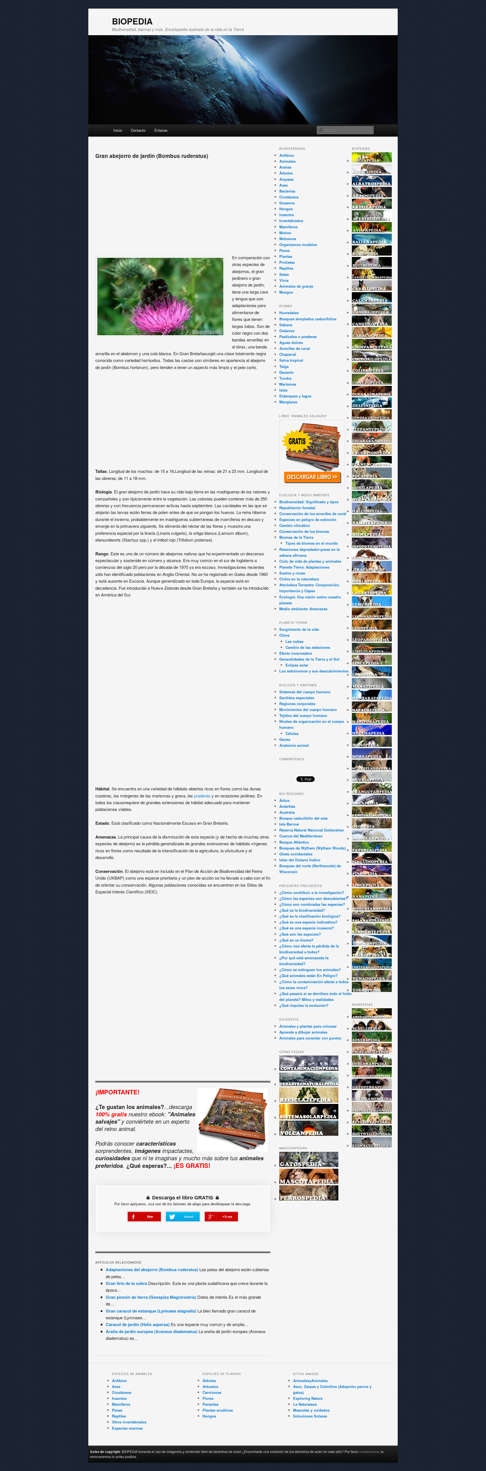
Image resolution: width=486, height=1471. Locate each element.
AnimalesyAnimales (310, 1380)
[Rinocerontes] (372, 908)
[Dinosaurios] (372, 418)
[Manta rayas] (372, 698)
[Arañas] (372, 195)
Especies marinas (127, 1428)
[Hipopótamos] (372, 546)
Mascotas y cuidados (311, 1410)
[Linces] (372, 663)
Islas (283, 390)
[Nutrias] (372, 780)
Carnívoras (211, 1392)
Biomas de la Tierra (296, 537)
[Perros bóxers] (372, 1040)
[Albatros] (372, 184)
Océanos (286, 330)
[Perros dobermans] (372, 1064)
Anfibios (286, 155)
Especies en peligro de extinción (307, 519)
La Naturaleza (305, 1404)
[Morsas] (372, 756)
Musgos (286, 292)
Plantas (285, 256)
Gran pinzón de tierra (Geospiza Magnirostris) (151, 1297)
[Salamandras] (372, 920)
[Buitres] (372, 266)
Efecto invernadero (295, 653)
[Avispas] (372, 230)
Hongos (286, 208)
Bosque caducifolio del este (303, 818)
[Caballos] (372, 289)
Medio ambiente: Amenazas (303, 608)
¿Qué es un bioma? (296, 940)
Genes (284, 739)
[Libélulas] (372, 651)
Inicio (117, 130)
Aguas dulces (291, 342)
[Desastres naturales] (308, 1084)
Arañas (285, 167)
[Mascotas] (308, 1182)
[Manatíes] (372, 686)
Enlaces (161, 130)
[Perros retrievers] (372, 1122)
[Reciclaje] (308, 1101)
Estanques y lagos (295, 396)
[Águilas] (372, 172)
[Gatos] (308, 1165)
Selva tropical (291, 360)
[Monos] (372, 745)
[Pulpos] (372, 873)
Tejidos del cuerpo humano (303, 715)
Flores (207, 1398)
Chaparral (287, 354)
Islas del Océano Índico (299, 859)
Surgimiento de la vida (299, 629)
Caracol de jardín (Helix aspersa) (138, 1324)
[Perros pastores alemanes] (372, 1110)
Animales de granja (296, 286)
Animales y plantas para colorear (308, 1026)
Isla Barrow (289, 824)
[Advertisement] (182, 205)
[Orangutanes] (372, 792)
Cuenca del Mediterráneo (301, 836)
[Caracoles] (372, 336)
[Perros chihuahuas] (372, 1052)
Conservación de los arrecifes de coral (312, 513)
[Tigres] (372, 955)
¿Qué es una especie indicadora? (308, 922)
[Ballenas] (372, 242)
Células (291, 733)
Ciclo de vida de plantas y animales (310, 561)
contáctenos (369, 1451)
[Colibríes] (372, 371)
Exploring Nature (308, 1398)
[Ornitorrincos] (372, 815)
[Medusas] (372, 733)
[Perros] (308, 1199)
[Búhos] (372, 254)
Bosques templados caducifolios (307, 318)
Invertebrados (291, 220)
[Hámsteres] (372, 523)
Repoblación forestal (297, 507)
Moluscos (287, 238)
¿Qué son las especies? (300, 934)
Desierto (286, 372)
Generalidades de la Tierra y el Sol (309, 659)
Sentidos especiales (296, 697)
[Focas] (372, 476)
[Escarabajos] (372, 441)
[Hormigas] (372, 558)
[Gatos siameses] (372, 1099)
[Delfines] (372, 406)
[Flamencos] (372, 464)
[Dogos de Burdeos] (372, 1075)
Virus (284, 280)
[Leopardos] (372, 640)
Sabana (285, 324)
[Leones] (372, 628)
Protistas (287, 262)
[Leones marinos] (372, 616)
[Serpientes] (372, 932)
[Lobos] (372, 675)
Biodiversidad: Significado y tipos (309, 501)
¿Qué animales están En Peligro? (308, 975)
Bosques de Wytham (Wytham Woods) (312, 848)
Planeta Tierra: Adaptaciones (304, 567)
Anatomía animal (294, 745)
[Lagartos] (372, 593)
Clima (284, 635)
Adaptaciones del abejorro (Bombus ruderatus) (152, 1269)
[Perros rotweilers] (372, 1134)
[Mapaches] (372, 710)
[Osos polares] (372, 838)
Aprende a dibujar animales (303, 1032)
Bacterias (287, 191)
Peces (284, 250)
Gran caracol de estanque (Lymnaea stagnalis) (151, 1311)
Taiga (284, 366)
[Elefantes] (372, 429)
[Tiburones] (372, 943)
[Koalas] (372, 581)
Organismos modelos (298, 244)
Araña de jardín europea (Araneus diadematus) (151, 1331)
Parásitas (210, 1404)
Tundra (285, 378)
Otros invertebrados (129, 1422)
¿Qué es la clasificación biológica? (310, 916)
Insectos (286, 214)
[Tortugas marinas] (372, 967)
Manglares (288, 401)
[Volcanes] (308, 1134)
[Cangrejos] (372, 312)
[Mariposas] (372, 722)
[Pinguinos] (372, 862)
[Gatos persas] (372, 1087)
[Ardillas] (372, 207)
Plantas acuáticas (217, 1410)
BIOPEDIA (132, 21)
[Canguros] (372, 324)
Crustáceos (289, 197)
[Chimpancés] (372, 347)
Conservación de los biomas (304, 531)
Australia (287, 812)
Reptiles (286, 268)
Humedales (289, 312)
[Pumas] (372, 885)
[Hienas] (372, 534)
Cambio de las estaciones (307, 647)
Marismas (287, 384)
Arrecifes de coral (294, 348)
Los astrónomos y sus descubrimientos (313, 671)
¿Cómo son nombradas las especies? (312, 904)
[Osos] (372, 827)
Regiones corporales (297, 703)
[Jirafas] (372, 570)
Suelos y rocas (292, 573)
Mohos (285, 232)
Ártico (284, 800)
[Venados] (372, 979)
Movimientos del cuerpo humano (308, 709)
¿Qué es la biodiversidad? (302, 910)
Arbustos (210, 1386)
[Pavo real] (372, 850)
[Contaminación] (308, 1069)
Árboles (286, 173)
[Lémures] (372, 604)
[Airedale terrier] (372, 1017)
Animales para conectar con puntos (310, 1038)
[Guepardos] (372, 499)
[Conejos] (372, 383)
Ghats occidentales (295, 854)
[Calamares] (372, 300)
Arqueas (286, 179)
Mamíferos (288, 226)
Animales (287, 161)
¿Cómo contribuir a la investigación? (311, 892)
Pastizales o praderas (298, 336)
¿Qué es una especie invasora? (306, 928)
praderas (202, 796)
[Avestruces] (372, 219)
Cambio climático (294, 525)
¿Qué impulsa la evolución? (303, 1005)
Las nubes (294, 641)
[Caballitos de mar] (372, 277)
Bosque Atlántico (294, 842)
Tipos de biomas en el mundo (311, 543)
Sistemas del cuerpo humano (304, 691)
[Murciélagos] (372, 768)
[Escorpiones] (372, 453)
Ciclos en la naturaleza (299, 579)
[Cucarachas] (372, 394)
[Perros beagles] (372, 1028)
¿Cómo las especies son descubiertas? (313, 898)
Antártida (287, 806)
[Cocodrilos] (372, 359)
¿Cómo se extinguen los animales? (310, 969)
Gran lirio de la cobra (126, 1283)
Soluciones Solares (310, 1416)
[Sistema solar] (308, 1117)
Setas (284, 274)
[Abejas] (372, 161)
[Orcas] (372, 803)
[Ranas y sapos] (372, 897)
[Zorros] (372, 990)
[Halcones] (372, 511)
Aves (283, 185)
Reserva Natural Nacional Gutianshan (311, 830)
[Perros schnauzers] (372, 1145)
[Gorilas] (372, 488)
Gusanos (287, 202)
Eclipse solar (296, 665)
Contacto (138, 130)
